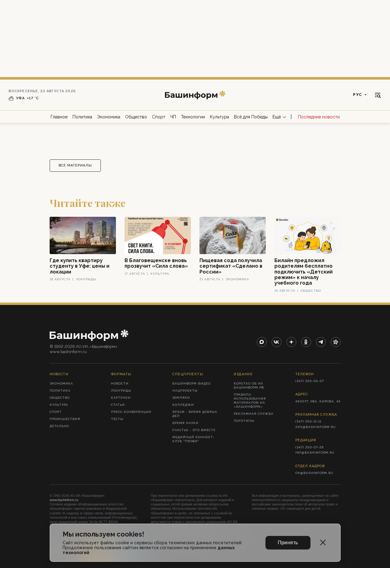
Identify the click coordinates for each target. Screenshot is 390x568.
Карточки (121, 397)
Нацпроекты (185, 390)
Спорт (158, 116)
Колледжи (183, 404)
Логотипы (244, 420)
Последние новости (319, 116)
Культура (219, 116)
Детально (59, 426)
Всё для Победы (251, 116)
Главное (59, 116)
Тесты (117, 419)
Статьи (118, 404)
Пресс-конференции (131, 412)
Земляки (181, 397)
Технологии (193, 116)
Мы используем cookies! (103, 534)
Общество (136, 116)
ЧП (173, 116)
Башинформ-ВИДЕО (191, 383)
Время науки (185, 423)
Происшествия (65, 419)
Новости (120, 383)
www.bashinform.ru (64, 500)
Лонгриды (121, 390)
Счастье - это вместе (194, 430)
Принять (288, 542)
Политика (82, 116)
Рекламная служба (253, 413)
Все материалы (75, 165)
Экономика (108, 116)
